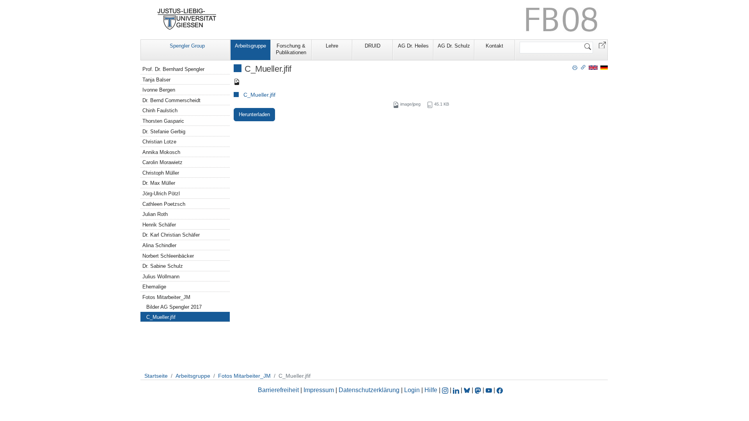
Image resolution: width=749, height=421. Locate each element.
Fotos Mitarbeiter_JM (166, 297)
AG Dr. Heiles (413, 46)
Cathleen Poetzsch (163, 204)
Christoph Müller (160, 173)
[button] (602, 45)
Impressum (319, 390)
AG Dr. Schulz (454, 46)
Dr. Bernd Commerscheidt (171, 100)
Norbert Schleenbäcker (168, 256)
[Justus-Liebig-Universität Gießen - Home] (187, 19)
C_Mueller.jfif (259, 95)
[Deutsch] (604, 67)
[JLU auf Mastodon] (479, 390)
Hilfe (430, 390)
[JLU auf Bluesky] (468, 390)
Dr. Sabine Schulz (162, 266)
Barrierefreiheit (278, 390)
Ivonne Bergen (158, 90)
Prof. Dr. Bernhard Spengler (173, 69)
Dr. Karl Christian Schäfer (171, 235)
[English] (593, 67)
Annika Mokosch (161, 152)
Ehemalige (154, 287)
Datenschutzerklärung (369, 390)
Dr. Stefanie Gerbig (163, 131)
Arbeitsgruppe (250, 46)
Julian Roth (155, 214)
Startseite (156, 376)
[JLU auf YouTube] (489, 390)
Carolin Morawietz (162, 162)
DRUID (372, 46)
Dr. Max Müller (158, 183)
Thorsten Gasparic (163, 121)
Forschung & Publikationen (291, 49)
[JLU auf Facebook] (500, 390)
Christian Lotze (159, 142)
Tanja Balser (156, 80)
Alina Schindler (159, 245)
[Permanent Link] (583, 67)
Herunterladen (254, 114)
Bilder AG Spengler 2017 (174, 307)
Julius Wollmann (160, 276)
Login (412, 390)
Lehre (332, 46)
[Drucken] (574, 67)
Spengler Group (187, 46)
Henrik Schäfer (159, 225)
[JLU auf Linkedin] (457, 390)
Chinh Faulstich (159, 110)
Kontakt (494, 46)
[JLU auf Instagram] (446, 390)
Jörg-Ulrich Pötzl (161, 193)
